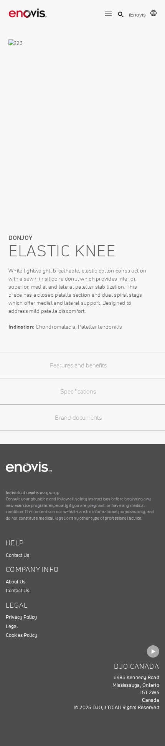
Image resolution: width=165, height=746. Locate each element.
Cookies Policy (21, 635)
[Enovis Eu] (28, 11)
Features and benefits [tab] (78, 365)
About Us (15, 581)
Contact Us (17, 555)
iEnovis (137, 14)
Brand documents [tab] (78, 417)
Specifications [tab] (78, 391)
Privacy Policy (21, 617)
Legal (12, 626)
